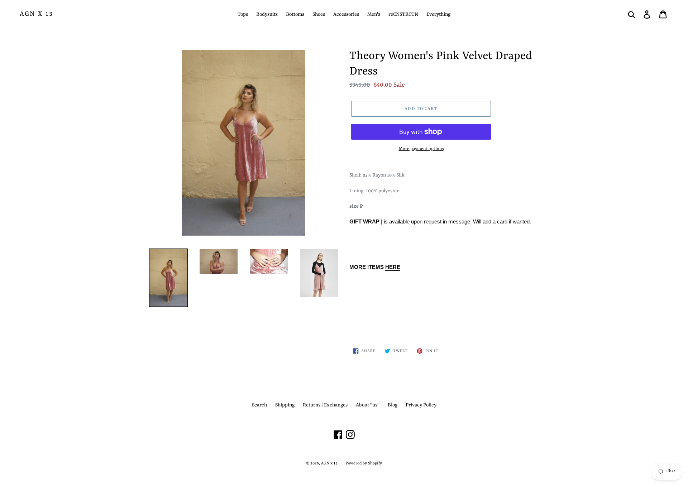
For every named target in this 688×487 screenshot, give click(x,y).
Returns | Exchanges (325, 405)
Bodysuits (267, 14)
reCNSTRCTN (403, 14)
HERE (392, 267)
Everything (438, 14)
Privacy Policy (421, 405)
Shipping (285, 405)
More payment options (421, 148)
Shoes (318, 14)
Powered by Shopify (363, 463)
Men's (373, 14)
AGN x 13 (36, 14)
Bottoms (295, 14)
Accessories (346, 14)
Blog (392, 405)
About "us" (367, 405)
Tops (243, 14)
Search (259, 405)
